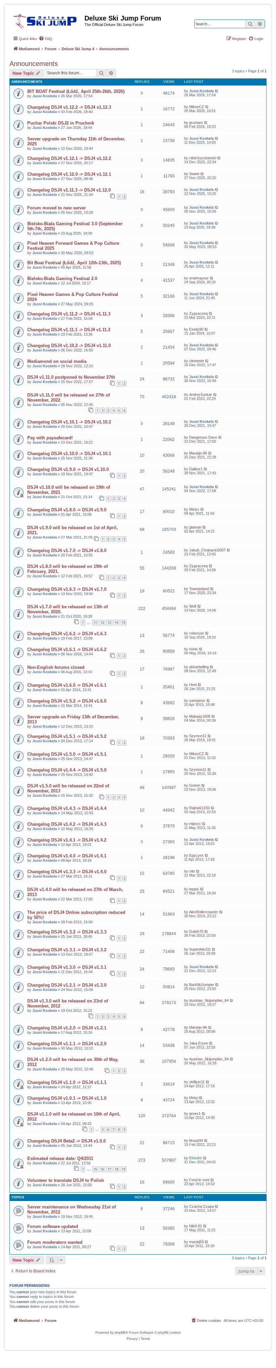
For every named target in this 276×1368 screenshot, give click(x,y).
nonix (193, 649)
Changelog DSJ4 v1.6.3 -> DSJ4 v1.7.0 (66, 589)
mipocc (195, 824)
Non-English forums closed (55, 667)
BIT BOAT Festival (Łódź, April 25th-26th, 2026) (76, 91)
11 (95, 622)
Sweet (194, 174)
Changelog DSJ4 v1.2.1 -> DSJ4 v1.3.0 (66, 985)
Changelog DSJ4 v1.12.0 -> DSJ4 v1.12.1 (69, 174)
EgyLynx (196, 855)
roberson (196, 633)
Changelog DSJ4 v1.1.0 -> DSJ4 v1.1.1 (66, 1082)
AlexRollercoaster (203, 912)
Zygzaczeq (198, 313)
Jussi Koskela (44, 96)
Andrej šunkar (200, 394)
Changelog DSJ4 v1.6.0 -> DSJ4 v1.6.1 (66, 685)
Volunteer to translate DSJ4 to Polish (65, 1180)
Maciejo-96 (198, 453)
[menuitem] (45, 39)
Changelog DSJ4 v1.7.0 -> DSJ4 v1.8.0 (66, 550)
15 (123, 622)
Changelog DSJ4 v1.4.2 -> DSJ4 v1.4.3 (66, 824)
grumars (196, 123)
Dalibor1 (196, 469)
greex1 (195, 1114)
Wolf (192, 606)
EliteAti (195, 1158)
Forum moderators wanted (54, 1242)
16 (102, 1169)
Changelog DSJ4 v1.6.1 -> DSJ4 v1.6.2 (66, 649)
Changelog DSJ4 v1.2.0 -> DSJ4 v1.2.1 (66, 1027)
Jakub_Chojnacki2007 (207, 550)
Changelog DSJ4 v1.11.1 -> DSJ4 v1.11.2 (68, 329)
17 (109, 1169)
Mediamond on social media (57, 361)
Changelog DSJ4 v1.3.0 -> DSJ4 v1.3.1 (66, 967)
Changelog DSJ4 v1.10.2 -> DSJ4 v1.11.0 (69, 345)
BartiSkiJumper (201, 985)
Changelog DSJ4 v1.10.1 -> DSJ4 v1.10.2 (69, 421)
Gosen (194, 785)
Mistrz (194, 509)
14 (116, 622)
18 (116, 1169)
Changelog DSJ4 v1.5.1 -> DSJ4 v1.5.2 (66, 736)
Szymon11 (197, 736)
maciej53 (196, 1242)
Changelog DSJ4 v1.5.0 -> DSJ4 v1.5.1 (66, 754)
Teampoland (199, 589)
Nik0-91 (195, 1226)
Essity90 (196, 329)
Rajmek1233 (199, 808)
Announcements (33, 63)
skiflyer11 (197, 1082)
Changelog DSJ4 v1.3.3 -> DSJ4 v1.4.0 (66, 871)
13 (109, 622)
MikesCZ (196, 107)
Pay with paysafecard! (50, 437)
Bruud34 (196, 1140)
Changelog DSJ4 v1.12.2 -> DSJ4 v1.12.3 (69, 107)
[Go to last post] (217, 91)
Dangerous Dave (203, 437)
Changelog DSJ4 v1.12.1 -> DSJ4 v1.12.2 (69, 158)
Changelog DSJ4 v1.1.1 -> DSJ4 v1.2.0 (66, 1043)
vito (192, 871)
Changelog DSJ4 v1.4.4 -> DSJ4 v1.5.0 (66, 770)
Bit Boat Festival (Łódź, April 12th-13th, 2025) (74, 262)
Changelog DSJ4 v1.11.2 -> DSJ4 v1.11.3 (68, 313)
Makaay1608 (199, 716)
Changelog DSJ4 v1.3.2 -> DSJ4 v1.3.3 (66, 931)
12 (102, 622)
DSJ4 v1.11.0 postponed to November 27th (71, 377)
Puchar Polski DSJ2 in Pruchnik (60, 123)
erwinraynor (199, 278)
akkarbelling (199, 667)
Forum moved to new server (56, 207)
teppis (194, 889)
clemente (196, 361)
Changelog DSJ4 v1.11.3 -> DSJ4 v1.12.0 (69, 190)
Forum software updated (52, 1226)
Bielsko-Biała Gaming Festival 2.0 (62, 278)
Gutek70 (196, 931)
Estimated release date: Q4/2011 (60, 1158)
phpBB (120, 1332)
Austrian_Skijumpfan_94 (209, 1000)
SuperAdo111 (200, 949)
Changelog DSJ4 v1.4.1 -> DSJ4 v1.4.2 (66, 840)
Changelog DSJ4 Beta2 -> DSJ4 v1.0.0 (66, 1140)
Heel (193, 685)
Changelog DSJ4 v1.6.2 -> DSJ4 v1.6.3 (66, 633)
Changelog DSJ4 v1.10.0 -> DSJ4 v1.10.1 (69, 453)
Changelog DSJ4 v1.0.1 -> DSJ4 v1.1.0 (66, 1098)
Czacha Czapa (201, 1206)
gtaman (195, 527)
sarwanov (197, 700)
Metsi (193, 1098)
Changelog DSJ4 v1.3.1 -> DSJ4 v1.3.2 (66, 949)
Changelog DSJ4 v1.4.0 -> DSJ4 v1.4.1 (66, 855)
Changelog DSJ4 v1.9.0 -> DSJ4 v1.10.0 (68, 469)
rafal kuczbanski (202, 158)
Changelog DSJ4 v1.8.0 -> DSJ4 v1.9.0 (66, 509)
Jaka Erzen (198, 1043)
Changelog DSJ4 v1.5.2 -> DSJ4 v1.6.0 (66, 701)
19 (123, 1169)
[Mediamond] (46, 19)
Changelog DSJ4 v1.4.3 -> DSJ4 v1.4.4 (66, 808)
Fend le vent (199, 1180)
